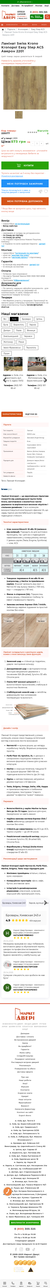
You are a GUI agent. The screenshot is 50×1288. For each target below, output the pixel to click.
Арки (4, 1026)
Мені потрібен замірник (25, 184)
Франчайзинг (25, 1103)
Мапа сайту (25, 1053)
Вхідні (25, 25)
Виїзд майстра (10, 226)
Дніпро (6, 330)
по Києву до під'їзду (13, 235)
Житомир (8, 342)
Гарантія (25, 1049)
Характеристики (12, 414)
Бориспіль (19, 325)
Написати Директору (25, 1109)
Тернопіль (31, 347)
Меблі (44, 25)
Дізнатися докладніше (12, 176)
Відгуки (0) (31, 414)
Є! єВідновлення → (25, 2)
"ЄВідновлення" (21, 280)
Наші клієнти (25, 1099)
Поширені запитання (25, 1059)
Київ (14, 319)
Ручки (42, 1024)
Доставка (15, 6)
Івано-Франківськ (12, 347)
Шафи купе (15, 1026)
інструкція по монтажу (26, 253)
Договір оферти (25, 1072)
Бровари (26, 319)
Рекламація (25, 1065)
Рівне (21, 342)
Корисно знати (25, 1093)
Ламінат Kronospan (16, 481)
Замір (25, 1043)
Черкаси (28, 336)
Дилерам (25, 1033)
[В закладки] (46, 191)
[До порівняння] (40, 191)
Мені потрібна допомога (25, 201)
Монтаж (38, 6)
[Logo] (9, 15)
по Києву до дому (12, 237)
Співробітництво (25, 1056)
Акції (47, 6)
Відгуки (25, 1087)
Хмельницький (10, 336)
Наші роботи (25, 1080)
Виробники (40, 1026)
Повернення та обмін (25, 1069)
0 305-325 (38, 12)
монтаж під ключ (20, 255)
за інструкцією (22, 224)
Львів (18, 330)
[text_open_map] (40, 916)
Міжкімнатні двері (13, 1024)
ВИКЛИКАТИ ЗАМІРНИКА (25, 1222)
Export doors (25, 1115)
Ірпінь (39, 319)
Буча (5, 325)
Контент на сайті (25, 1112)
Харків (32, 325)
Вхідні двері (31, 1024)
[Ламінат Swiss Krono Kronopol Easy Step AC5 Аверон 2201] (25, 88)
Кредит (25, 1096)
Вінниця (31, 330)
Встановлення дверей (25, 1040)
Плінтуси (27, 1026)
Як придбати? (27, 6)
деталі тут (34, 264)
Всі (4, 319)
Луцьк (6, 353)
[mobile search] (47, 17)
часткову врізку (20, 257)
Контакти (5, 6)
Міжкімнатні (12, 25)
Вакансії (25, 1106)
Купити (28, 165)
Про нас (25, 1077)
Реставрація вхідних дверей (25, 1062)
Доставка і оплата (25, 1037)
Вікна (34, 25)
